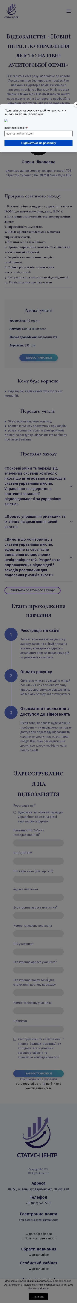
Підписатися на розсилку (38, 143)
